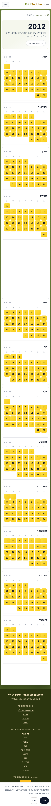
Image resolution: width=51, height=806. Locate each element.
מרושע (25, 754)
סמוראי (26, 770)
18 (31, 83)
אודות (25, 714)
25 (31, 89)
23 (44, 89)
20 (19, 83)
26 (25, 89)
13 (19, 78)
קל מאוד (25, 734)
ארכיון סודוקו (41, 15)
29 (7, 89)
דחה (34, 800)
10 (38, 78)
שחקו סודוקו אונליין (26, 710)
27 (19, 89)
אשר (44, 800)
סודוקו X (25, 762)
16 (44, 83)
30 (44, 95)
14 (13, 78)
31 (38, 95)
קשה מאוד (25, 750)
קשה (25, 746)
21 (13, 83)
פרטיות (26, 718)
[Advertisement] (25, 269)
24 (38, 89)
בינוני (25, 742)
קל (26, 738)
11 (31, 78)
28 (13, 89)
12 (25, 78)
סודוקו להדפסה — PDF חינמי (25, 729)
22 (7, 83)
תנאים (25, 722)
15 (7, 78)
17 (38, 83)
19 (25, 83)
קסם (25, 758)
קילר (25, 766)
